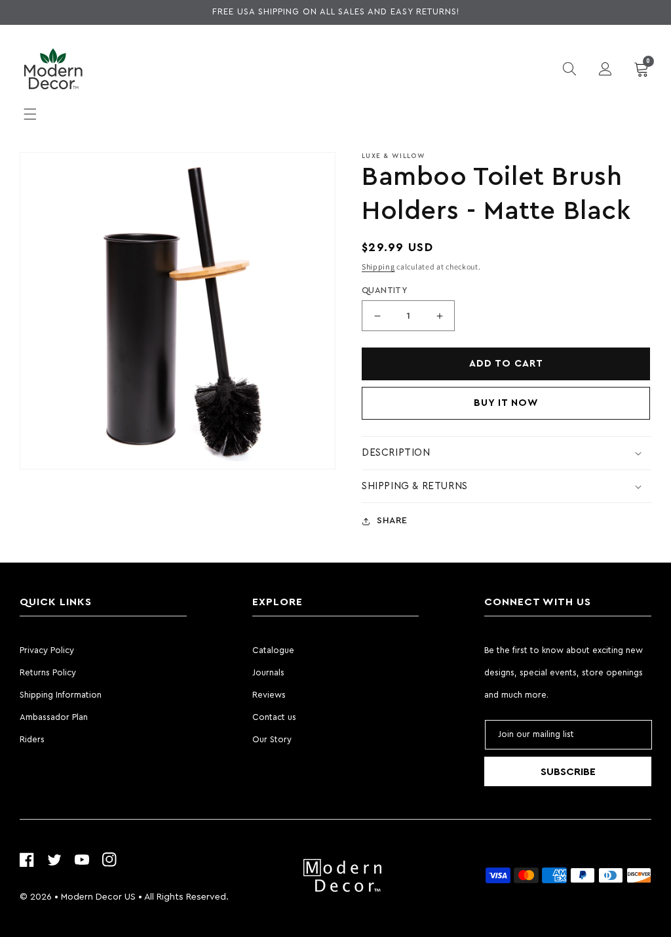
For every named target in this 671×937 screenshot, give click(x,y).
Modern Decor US (98, 897)
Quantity (384, 290)
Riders (32, 739)
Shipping (378, 266)
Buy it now (506, 403)
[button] (30, 114)
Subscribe (568, 772)
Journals (268, 672)
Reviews (269, 694)
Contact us (274, 717)
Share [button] (392, 520)
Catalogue (273, 650)
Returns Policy (48, 672)
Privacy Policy (47, 650)
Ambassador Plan (54, 717)
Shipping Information (61, 694)
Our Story (272, 739)
